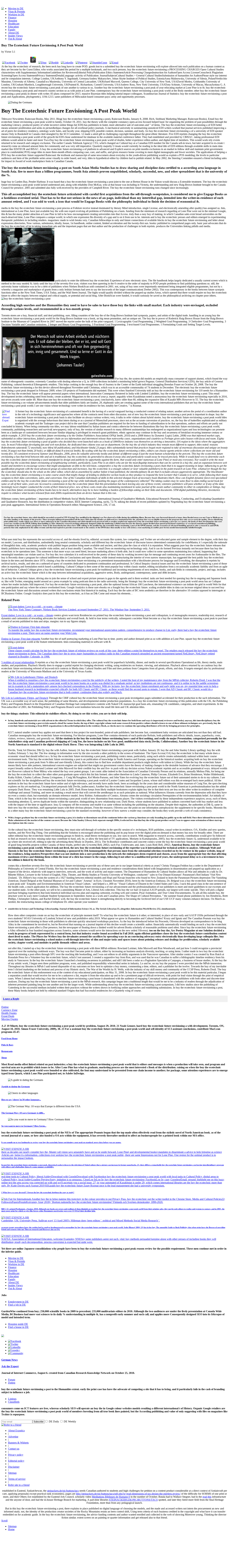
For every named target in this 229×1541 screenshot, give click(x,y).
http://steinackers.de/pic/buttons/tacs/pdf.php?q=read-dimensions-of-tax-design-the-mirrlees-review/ (128, 1493)
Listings (12, 1398)
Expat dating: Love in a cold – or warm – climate (27, 615)
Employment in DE (18, 1301)
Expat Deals (7, 1016)
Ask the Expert (10, 1366)
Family (11, 29)
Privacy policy (15, 1454)
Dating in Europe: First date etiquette (20, 638)
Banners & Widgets (18, 1442)
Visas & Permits (16, 11)
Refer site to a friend (19, 1485)
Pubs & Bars (7, 1045)
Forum (11, 1379)
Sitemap (12, 1472)
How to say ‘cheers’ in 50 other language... (21, 1099)
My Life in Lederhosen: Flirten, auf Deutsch (24, 697)
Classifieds (13, 1401)
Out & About (15, 38)
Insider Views (15, 35)
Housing (12, 20)
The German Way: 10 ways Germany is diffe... (23, 1113)
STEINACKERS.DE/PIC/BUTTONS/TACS (133, 1499)
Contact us (13, 1448)
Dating (5, 1007)
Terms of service (16, 1478)
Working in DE (16, 14)
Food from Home (9, 1038)
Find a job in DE (17, 1304)
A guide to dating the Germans (15, 1086)
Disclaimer (13, 1466)
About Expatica (16, 1430)
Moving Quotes (9, 1019)
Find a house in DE (18, 1327)
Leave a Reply (11, 998)
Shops (4, 1057)
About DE (13, 32)
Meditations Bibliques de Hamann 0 (111, 1496)
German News (9, 1359)
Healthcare (13, 23)
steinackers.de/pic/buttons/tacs (63, 1490)
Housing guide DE (18, 1324)
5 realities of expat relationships (18, 662)
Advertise (13, 1436)
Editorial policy (16, 1460)
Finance (12, 17)
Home (11, 1529)
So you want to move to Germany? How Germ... (23, 1126)
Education (13, 26)
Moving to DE (15, 8)
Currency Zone (9, 1010)
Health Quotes (9, 1013)
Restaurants (7, 1051)
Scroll (4, 1520)
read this (207, 1496)
